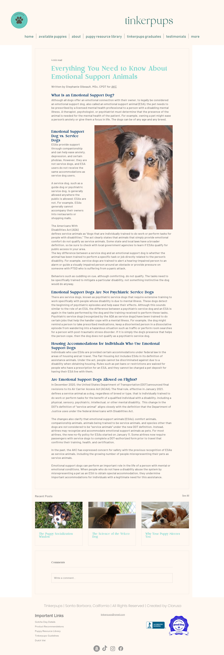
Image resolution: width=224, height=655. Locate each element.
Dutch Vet (40, 640)
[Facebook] (121, 648)
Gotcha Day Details (45, 621)
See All (185, 495)
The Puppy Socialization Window (56, 535)
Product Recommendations (49, 626)
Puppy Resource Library (48, 631)
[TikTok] (105, 648)
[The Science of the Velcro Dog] (112, 515)
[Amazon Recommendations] (96, 648)
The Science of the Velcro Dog (111, 535)
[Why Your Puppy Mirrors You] (165, 515)
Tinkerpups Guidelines (47, 635)
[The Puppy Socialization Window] (58, 515)
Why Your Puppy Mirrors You (162, 535)
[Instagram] (113, 648)
